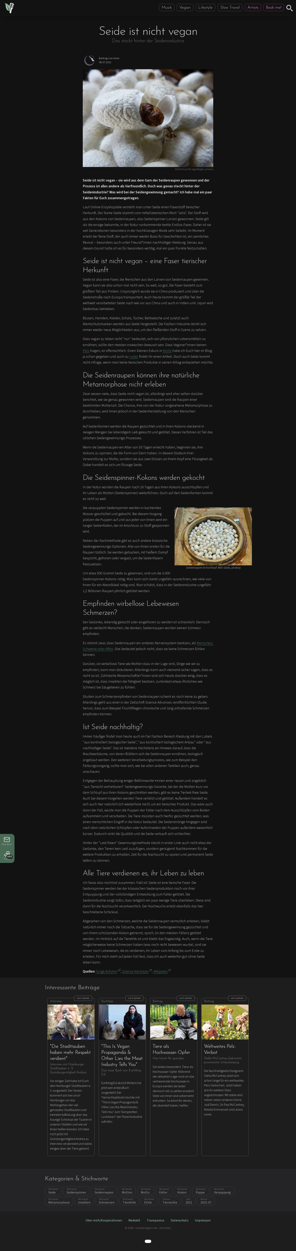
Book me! (273, 8)
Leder (133, 356)
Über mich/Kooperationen (104, 1220)
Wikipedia (160, 971)
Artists (252, 8)
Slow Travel (230, 8)
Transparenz (155, 1220)
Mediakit (134, 1220)
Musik (167, 8)
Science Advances (135, 971)
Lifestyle (205, 8)
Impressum (203, 1220)
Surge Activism (106, 971)
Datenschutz (179, 1220)
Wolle (167, 350)
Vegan (185, 8)
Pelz (86, 350)
